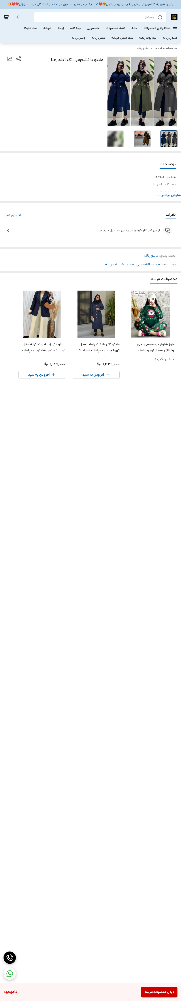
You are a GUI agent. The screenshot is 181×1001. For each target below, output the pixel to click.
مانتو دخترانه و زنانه (119, 264)
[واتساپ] (10, 973)
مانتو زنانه (142, 48)
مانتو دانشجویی (148, 264)
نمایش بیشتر (171, 195)
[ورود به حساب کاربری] (17, 17)
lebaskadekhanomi (166, 48)
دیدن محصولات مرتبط (159, 992)
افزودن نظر (13, 215)
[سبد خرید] (6, 17)
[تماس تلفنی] (10, 958)
